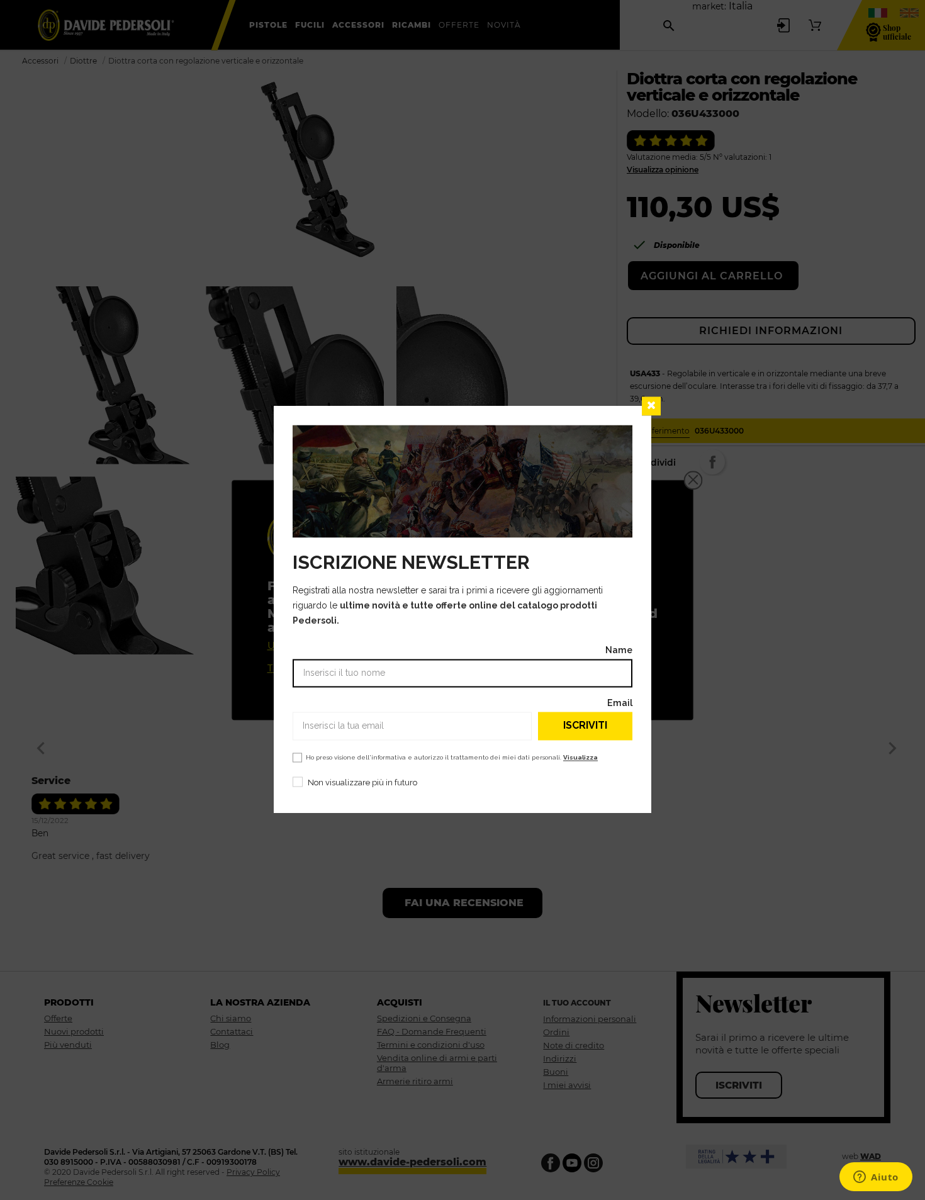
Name (618, 649)
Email (619, 702)
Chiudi (651, 405)
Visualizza (580, 757)
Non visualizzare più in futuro (362, 782)
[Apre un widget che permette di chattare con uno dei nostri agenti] (875, 1178)
